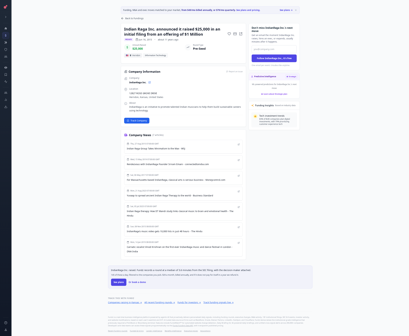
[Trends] (5, 99)
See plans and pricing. (248, 10)
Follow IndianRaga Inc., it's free (274, 58)
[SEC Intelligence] (5, 49)
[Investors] (5, 56)
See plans (119, 282)
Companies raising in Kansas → (125, 302)
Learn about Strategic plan (275, 94)
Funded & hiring (137, 331)
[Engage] (5, 92)
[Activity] (5, 81)
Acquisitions (205, 331)
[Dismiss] (295, 10)
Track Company (139, 120)
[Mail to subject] (235, 34)
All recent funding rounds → (159, 302)
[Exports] (5, 106)
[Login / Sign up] (5, 329)
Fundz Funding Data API (183, 325)
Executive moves (191, 331)
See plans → (286, 10)
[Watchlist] (5, 67)
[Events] (5, 35)
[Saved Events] (5, 74)
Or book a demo (137, 282)
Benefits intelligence (173, 331)
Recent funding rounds (117, 331)
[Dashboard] (5, 28)
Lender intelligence (154, 331)
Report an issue (236, 71)
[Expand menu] (5, 17)
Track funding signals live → (218, 302)
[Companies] (5, 42)
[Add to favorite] (229, 34)
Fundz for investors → (189, 302)
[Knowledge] (5, 322)
